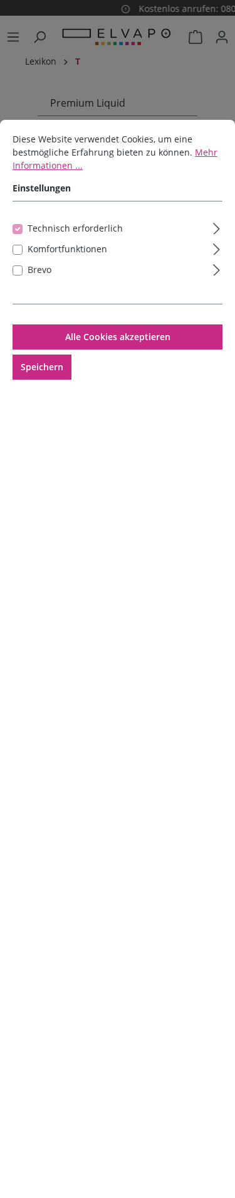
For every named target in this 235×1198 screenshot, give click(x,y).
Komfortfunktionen (67, 249)
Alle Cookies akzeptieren (117, 337)
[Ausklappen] (216, 226)
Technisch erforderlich (75, 228)
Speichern (42, 367)
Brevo (39, 269)
